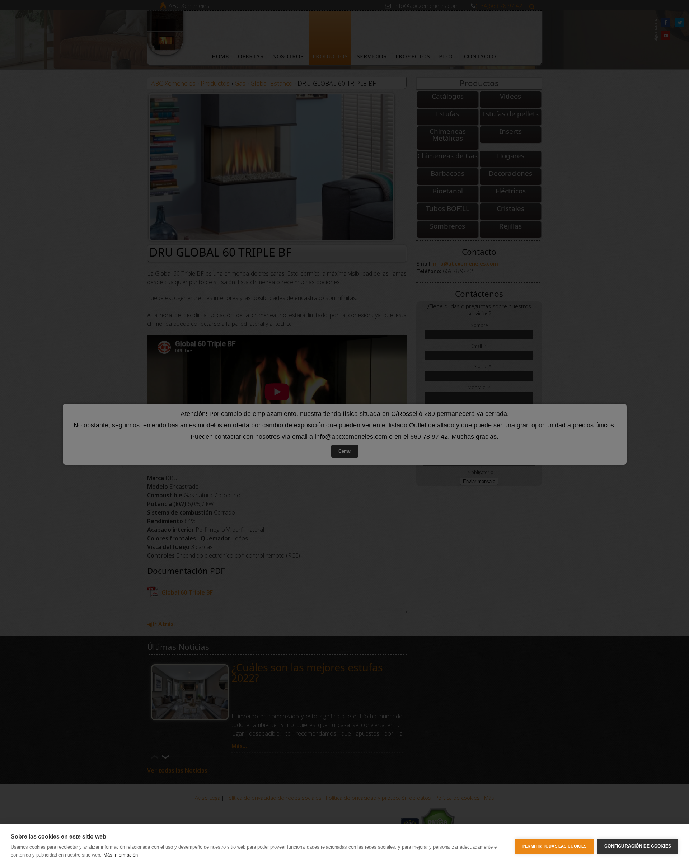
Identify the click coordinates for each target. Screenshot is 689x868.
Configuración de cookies (637, 846)
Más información (120, 855)
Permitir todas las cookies (554, 846)
